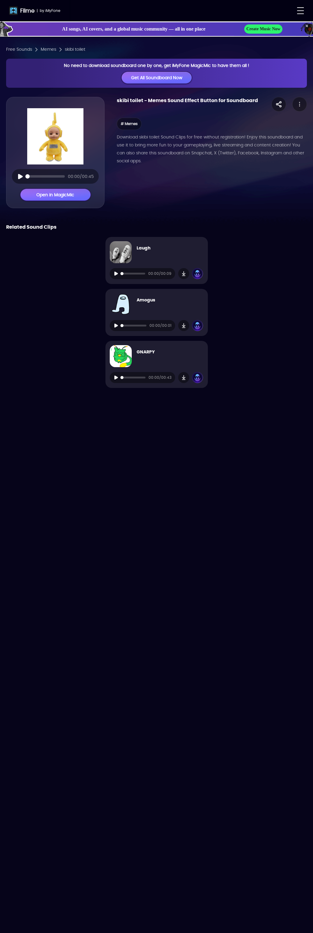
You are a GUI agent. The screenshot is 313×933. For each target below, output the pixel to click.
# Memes (129, 123)
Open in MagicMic (55, 195)
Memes (48, 49)
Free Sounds (19, 49)
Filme (27, 10)
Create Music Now (263, 29)
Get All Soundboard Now (156, 78)
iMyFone (52, 10)
